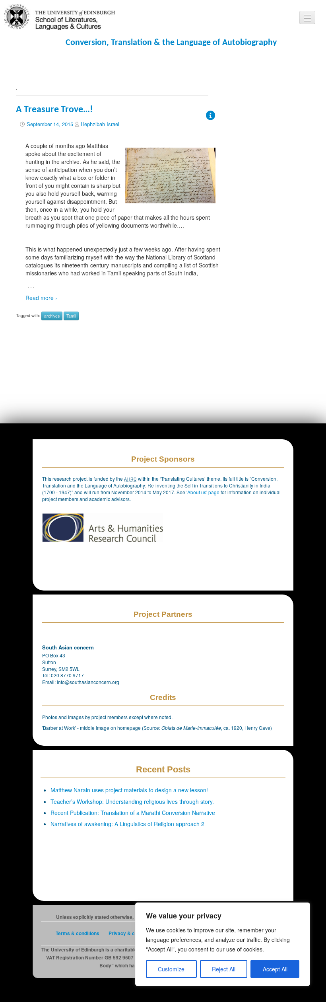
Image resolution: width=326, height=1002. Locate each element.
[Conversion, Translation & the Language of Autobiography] (59, 16)
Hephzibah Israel (100, 124)
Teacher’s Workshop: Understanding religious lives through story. (132, 801)
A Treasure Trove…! (54, 110)
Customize (171, 969)
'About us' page (203, 492)
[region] (222, 944)
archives (52, 316)
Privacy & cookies (129, 933)
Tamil (71, 316)
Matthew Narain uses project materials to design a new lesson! (129, 790)
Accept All (275, 969)
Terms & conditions (77, 933)
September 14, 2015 (50, 124)
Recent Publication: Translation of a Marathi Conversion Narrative (132, 813)
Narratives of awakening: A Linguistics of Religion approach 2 (127, 824)
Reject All (223, 969)
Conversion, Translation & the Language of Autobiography (171, 42)
